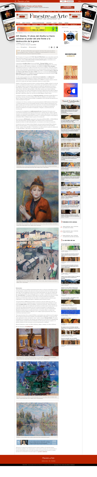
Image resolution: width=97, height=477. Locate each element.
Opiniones (48, 22)
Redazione (19, 43)
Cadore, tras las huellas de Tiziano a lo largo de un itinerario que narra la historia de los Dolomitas (70, 158)
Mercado (66, 24)
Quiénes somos (42, 11)
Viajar (54, 22)
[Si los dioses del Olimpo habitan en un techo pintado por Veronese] (70, 145)
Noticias (18, 22)
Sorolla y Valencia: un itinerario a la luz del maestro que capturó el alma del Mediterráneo (70, 215)
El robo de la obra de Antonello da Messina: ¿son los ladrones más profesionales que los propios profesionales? (69, 266)
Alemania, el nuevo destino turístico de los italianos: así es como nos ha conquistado (69, 288)
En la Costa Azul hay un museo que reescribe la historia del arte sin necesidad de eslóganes (70, 130)
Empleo (66, 22)
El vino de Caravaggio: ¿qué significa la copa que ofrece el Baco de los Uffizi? (70, 121)
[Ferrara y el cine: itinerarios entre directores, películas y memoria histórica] (70, 193)
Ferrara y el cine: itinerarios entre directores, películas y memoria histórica (69, 197)
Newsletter (49, 11)
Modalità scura (72, 464)
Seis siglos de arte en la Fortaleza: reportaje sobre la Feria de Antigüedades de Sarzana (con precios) (70, 328)
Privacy (60, 464)
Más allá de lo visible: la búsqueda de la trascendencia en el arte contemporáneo (69, 308)
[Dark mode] (57, 47)
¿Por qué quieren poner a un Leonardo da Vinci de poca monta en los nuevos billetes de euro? (70, 244)
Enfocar (47, 24)
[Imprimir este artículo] (51, 47)
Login (63, 1)
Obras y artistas (26, 22)
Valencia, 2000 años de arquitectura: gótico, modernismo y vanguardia (69, 188)
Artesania (53, 24)
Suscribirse (70, 1)
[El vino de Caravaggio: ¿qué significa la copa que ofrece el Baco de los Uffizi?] (70, 117)
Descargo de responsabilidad (31, 44)
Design (60, 22)
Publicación (60, 24)
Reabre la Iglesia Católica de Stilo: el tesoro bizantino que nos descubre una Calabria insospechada (69, 111)
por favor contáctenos (42, 451)
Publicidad (60, 11)
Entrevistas (42, 24)
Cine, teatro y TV (74, 24)
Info (55, 11)
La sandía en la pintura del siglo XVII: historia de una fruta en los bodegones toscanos (70, 139)
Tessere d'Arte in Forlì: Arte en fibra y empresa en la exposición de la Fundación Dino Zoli (70, 206)
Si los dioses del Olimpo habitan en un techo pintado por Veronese (70, 149)
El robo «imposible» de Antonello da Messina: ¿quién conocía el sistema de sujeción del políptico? (70, 255)
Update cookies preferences (66, 464)
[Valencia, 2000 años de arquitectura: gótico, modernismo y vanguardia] (70, 184)
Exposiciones (34, 24)
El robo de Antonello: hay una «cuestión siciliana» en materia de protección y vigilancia (70, 339)
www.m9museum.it (29, 326)
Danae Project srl (56, 464)
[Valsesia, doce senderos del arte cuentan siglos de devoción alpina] (70, 164)
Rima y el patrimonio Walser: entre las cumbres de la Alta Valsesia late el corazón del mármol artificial (70, 178)
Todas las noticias (21, 24)
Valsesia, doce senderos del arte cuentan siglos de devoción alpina (70, 168)
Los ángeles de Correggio (66, 318)
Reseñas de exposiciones (38, 22)
